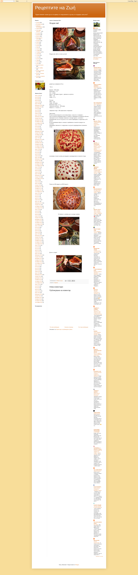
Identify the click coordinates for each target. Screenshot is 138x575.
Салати (38, 48)
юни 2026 (37, 98)
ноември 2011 (38, 299)
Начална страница (69, 327)
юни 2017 (37, 196)
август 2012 (37, 284)
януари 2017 (38, 204)
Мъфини (38, 40)
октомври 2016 (38, 206)
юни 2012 (37, 287)
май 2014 (37, 250)
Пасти (37, 42)
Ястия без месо (39, 65)
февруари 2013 (38, 274)
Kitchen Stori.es (97, 67)
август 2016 (37, 209)
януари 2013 (38, 276)
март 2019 (37, 173)
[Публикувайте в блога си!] (70, 281)
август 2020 (37, 149)
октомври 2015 (38, 222)
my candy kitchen (98, 469)
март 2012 (37, 292)
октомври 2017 (38, 190)
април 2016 (37, 216)
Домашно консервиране (39, 26)
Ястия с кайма (39, 67)
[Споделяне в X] (71, 281)
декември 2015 (38, 219)
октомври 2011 (38, 300)
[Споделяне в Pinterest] (74, 281)
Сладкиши (56, 282)
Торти (37, 61)
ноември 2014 (38, 240)
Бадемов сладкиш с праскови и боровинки (98, 273)
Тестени (38, 58)
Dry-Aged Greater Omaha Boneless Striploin (97, 191)
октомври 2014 (38, 242)
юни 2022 (37, 128)
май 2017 (37, 198)
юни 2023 (37, 110)
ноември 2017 (38, 188)
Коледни (38, 33)
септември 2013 (38, 263)
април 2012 (37, 291)
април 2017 (37, 199)
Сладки (38, 50)
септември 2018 (38, 178)
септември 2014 (38, 243)
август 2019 (37, 167)
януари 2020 (38, 160)
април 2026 (37, 102)
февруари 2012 (38, 294)
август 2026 (37, 95)
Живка (96, 28)
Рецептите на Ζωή (55, 7)
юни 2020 (37, 152)
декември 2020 (38, 142)
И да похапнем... (98, 486)
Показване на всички (99, 556)
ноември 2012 (38, 279)
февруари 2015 (38, 235)
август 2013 (37, 264)
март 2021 (37, 137)
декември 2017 (38, 186)
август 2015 (37, 225)
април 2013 (37, 271)
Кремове (38, 34)
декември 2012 (38, 278)
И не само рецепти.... (38, 31)
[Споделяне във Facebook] (73, 281)
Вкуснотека (96, 540)
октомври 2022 (38, 121)
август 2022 (37, 124)
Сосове (38, 55)
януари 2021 (38, 141)
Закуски (38, 28)
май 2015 (37, 230)
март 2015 (37, 234)
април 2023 (37, 113)
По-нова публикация (54, 327)
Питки (37, 43)
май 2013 (37, 269)
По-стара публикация (83, 327)
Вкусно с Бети (97, 209)
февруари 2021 (38, 139)
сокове (37, 53)
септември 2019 (38, 165)
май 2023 (37, 111)
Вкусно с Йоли (97, 121)
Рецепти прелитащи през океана (97, 350)
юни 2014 (37, 248)
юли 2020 (37, 150)
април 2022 (37, 129)
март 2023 (37, 115)
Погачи (37, 45)
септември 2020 (38, 147)
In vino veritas (96, 432)
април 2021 (37, 136)
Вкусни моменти (98, 189)
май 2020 (37, 154)
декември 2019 (38, 162)
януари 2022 (38, 133)
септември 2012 (38, 282)
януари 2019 (38, 177)
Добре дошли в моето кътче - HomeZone (97, 394)
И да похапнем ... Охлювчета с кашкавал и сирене (98, 489)
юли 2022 (37, 126)
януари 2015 (38, 237)
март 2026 (37, 103)
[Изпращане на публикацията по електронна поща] (66, 280)
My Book (96, 289)
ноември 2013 (38, 260)
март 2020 (37, 157)
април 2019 (37, 172)
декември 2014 (38, 238)
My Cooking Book (98, 102)
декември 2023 (38, 107)
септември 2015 (38, 224)
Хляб (37, 63)
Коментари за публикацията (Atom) (64, 329)
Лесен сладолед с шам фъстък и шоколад (97, 333)
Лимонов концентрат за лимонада (96, 292)
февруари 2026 (38, 105)
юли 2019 (37, 168)
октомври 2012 (38, 281)
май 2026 (37, 100)
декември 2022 (38, 120)
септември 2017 (38, 191)
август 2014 (37, 245)
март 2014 (37, 253)
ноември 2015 (38, 220)
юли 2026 (37, 97)
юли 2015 (37, 227)
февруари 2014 (38, 255)
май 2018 (37, 180)
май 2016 (37, 214)
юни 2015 (37, 229)
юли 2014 (37, 247)
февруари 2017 (38, 203)
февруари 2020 (38, 159)
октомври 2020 (38, 146)
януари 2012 (38, 295)
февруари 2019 (38, 175)
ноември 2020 (38, 144)
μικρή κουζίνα (97, 412)
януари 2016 (38, 217)
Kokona (95, 331)
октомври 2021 (38, 134)
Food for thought (97, 505)
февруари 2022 (38, 131)
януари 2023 (38, 118)
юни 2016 (37, 212)
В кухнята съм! (97, 371)
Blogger (77, 564)
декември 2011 (38, 297)
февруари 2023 (38, 116)
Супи (37, 57)
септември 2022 (38, 123)
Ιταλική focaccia (97, 413)
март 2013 (37, 273)
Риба (37, 47)
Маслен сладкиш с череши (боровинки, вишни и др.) (98, 354)
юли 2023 (37, 108)
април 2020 (37, 155)
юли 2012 (37, 286)
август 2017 (37, 193)
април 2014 (37, 251)
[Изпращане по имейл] (68, 281)
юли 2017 (37, 194)
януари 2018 (38, 185)
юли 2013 (37, 266)
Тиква (37, 60)
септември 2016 (38, 207)
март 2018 (37, 183)
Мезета (38, 36)
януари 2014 (38, 256)
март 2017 (37, 201)
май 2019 (37, 170)
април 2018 (37, 181)
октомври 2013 (38, 261)
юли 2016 (37, 211)
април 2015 (37, 232)
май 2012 (37, 289)
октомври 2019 (38, 164)
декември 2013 (38, 258)
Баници (38, 22)
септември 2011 (38, 302)
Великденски (39, 24)
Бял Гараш (96, 524)
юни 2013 (37, 268)
